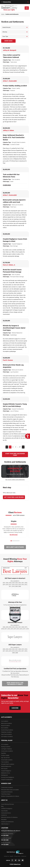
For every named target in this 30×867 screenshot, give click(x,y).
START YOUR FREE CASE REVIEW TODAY (15, 454)
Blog (2, 806)
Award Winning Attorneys (7, 804)
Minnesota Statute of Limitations (9, 817)
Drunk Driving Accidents (7, 730)
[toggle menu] (26, 8)
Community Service (6, 813)
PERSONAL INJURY (6, 740)
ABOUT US (4, 800)
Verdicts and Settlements (7, 821)
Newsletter (4, 819)
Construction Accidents (7, 751)
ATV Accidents (4, 744)
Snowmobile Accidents (6, 759)
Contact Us (4, 815)
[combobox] (15, 27)
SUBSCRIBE (15, 708)
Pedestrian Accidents (6, 732)
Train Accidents (5, 762)
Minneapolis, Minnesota (7, 833)
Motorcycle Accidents (6, 723)
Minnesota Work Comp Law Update (10, 789)
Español (11, 856)
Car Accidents (4, 721)
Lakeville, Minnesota (6, 838)
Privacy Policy (17, 856)
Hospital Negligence (6, 770)
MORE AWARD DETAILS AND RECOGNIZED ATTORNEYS (15, 683)
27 (20, 447)
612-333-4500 (4, 835)
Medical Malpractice (6, 766)
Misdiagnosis (4, 775)
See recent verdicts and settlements (15, 479)
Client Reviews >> (5, 824)
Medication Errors (5, 773)
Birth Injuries (4, 768)
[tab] (11, 540)
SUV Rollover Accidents (7, 736)
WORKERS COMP (6, 783)
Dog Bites (3, 753)
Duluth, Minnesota (5, 842)
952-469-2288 (4, 840)
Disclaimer (23, 856)
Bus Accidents (4, 727)
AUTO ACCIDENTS (6, 717)
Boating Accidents (5, 746)
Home (2, 14)
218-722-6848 (4, 844)
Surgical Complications (7, 779)
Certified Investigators (6, 808)
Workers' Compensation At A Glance (10, 796)
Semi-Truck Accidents (6, 734)
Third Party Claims (5, 794)
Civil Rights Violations (6, 749)
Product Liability (5, 755)
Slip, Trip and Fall (5, 757)
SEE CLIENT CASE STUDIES (15, 547)
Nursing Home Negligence (7, 777)
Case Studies (4, 810)
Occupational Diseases (6, 792)
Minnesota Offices (7, 2)
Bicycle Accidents (5, 725)
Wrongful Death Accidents (7, 764)
